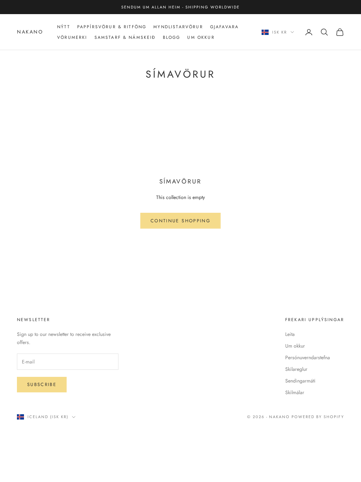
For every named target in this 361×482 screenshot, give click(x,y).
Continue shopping (180, 220)
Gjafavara (224, 27)
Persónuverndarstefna (307, 357)
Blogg (171, 37)
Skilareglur (296, 369)
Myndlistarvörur (178, 27)
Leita (290, 334)
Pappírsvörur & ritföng (112, 27)
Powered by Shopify (318, 417)
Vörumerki (72, 37)
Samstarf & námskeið (125, 37)
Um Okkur (200, 37)
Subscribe (41, 384)
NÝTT (63, 27)
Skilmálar (294, 392)
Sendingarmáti (300, 380)
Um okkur (295, 345)
